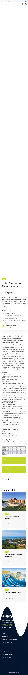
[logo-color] (4, 4)
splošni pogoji (5, 636)
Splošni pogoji (5, 652)
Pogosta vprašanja (7, 642)
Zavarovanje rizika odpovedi (9, 639)
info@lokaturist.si (7, 624)
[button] (22, 4)
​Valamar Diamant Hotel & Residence (13, 555)
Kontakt (4, 645)
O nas (3, 633)
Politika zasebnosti (7, 654)
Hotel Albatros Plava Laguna (11, 517)
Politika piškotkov (6, 657)
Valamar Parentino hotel (12, 592)
